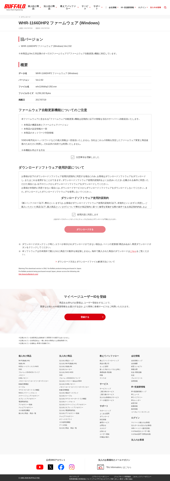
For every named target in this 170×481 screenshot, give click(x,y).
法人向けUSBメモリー (67, 384)
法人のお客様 (137, 439)
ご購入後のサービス (107, 394)
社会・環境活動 (136, 372)
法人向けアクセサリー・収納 (69, 413)
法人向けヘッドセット (67, 401)
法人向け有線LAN (65, 366)
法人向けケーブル (65, 395)
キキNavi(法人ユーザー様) (140, 431)
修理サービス (104, 422)
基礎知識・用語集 (106, 372)
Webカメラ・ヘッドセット (28, 393)
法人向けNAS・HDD (66, 372)
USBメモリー (23, 378)
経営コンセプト (136, 366)
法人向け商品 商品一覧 (68, 428)
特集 (101, 375)
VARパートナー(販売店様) (140, 428)
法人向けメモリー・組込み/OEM (70, 381)
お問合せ (103, 425)
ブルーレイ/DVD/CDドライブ (29, 372)
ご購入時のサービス (107, 391)
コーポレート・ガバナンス (140, 412)
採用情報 (134, 381)
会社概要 (134, 363)
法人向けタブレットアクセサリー (71, 407)
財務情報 (134, 406)
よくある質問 (104, 413)
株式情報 (134, 409)
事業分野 (134, 369)
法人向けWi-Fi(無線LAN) (68, 363)
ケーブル (22, 387)
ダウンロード (104, 416)
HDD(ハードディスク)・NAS (29, 366)
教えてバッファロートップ (109, 360)
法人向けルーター (65, 369)
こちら (133, 251)
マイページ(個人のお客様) (140, 422)
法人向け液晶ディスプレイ (68, 393)
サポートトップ (105, 410)
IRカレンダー (136, 400)
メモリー (22, 375)
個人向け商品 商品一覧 (27, 413)
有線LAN (22, 363)
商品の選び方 (104, 363)
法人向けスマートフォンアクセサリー (72, 404)
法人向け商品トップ (66, 360)
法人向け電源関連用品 (67, 410)
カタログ (103, 428)
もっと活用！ (104, 366)
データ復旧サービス (107, 400)
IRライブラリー (136, 397)
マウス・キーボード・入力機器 (29, 390)
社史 (132, 375)
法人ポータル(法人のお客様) (141, 425)
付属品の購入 (104, 437)
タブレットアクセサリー (27, 398)
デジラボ (103, 378)
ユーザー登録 (104, 434)
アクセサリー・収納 (25, 404)
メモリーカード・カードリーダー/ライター (33, 381)
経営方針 (134, 403)
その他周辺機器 (24, 410)
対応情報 (103, 419)
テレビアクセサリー (26, 407)
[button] (85, 317)
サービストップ (105, 388)
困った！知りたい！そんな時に (110, 369)
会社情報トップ (136, 360)
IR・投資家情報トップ (138, 391)
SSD (20, 369)
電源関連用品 (23, 401)
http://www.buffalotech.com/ (28, 274)
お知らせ (103, 431)
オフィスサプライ (65, 419)
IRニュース (135, 394)
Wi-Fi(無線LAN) (24, 360)
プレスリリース (136, 378)
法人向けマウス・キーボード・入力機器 (72, 398)
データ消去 (63, 425)
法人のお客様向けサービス (109, 397)
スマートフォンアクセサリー (29, 395)
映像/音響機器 (24, 384)
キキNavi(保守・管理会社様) (141, 434)
